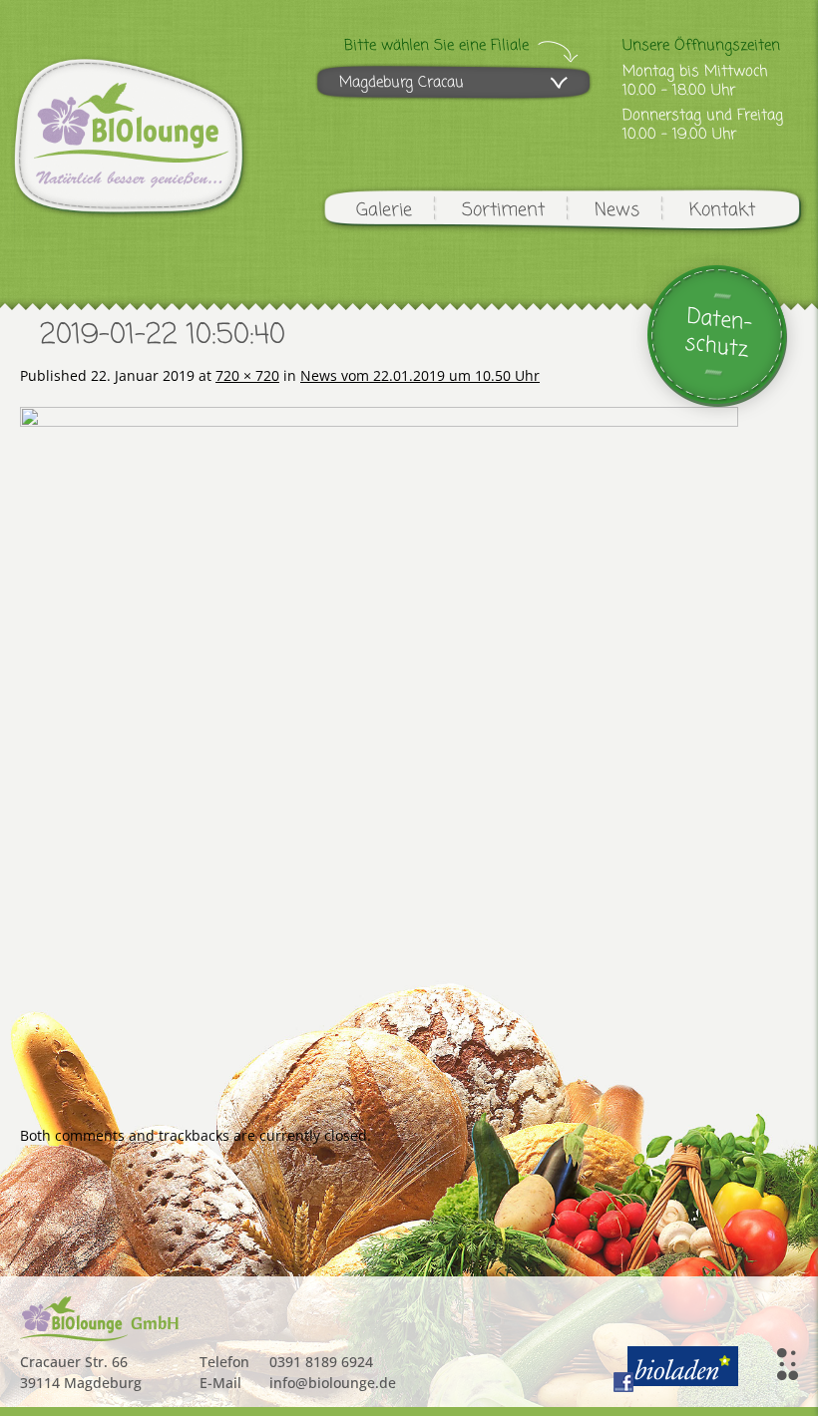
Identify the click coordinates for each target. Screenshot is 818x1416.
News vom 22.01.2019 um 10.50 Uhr (420, 375)
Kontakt (722, 210)
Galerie (384, 210)
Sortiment (503, 210)
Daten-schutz (718, 333)
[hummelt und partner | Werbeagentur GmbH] (787, 1364)
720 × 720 (247, 375)
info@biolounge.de (332, 1382)
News (617, 210)
